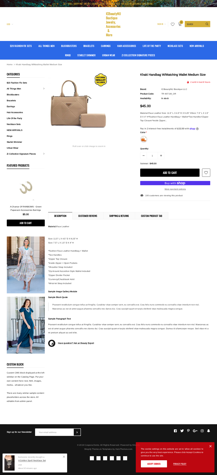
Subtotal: (144, 163)
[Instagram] (202, 430)
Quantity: (144, 148)
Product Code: (147, 94)
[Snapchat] (208, 430)
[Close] (64, 456)
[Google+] (195, 430)
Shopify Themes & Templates (98, 449)
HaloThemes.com (123, 449)
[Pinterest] (188, 430)
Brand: (143, 89)
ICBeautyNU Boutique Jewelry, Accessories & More (108, 24)
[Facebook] (175, 430)
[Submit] (77, 432)
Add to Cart (26, 223)
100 (147, 195)
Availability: (145, 98)
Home (10, 64)
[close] (205, 3)
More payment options (175, 189)
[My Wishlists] (172, 24)
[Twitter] (182, 430)
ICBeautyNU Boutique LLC (174, 89)
